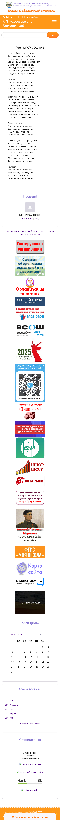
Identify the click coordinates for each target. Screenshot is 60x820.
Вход (37, 218)
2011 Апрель (11, 713)
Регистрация (27, 218)
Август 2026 (16, 634)
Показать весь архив (30, 723)
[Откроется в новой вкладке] (30, 305)
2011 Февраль (11, 705)
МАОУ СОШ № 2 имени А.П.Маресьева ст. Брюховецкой (21, 22)
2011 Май (9, 717)
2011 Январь (11, 700)
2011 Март (10, 709)
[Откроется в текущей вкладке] (31, 12)
